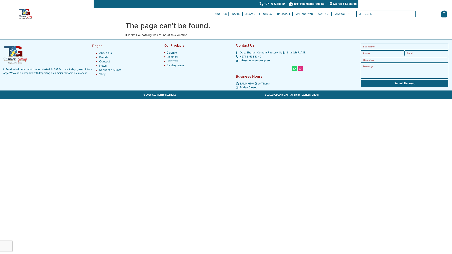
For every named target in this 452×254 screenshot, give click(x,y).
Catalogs (340, 14)
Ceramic (250, 14)
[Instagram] (300, 68)
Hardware (284, 14)
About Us (221, 14)
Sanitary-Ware (304, 14)
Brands (235, 14)
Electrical (266, 14)
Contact (324, 14)
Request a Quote (110, 70)
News (103, 65)
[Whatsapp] (294, 68)
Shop (102, 74)
